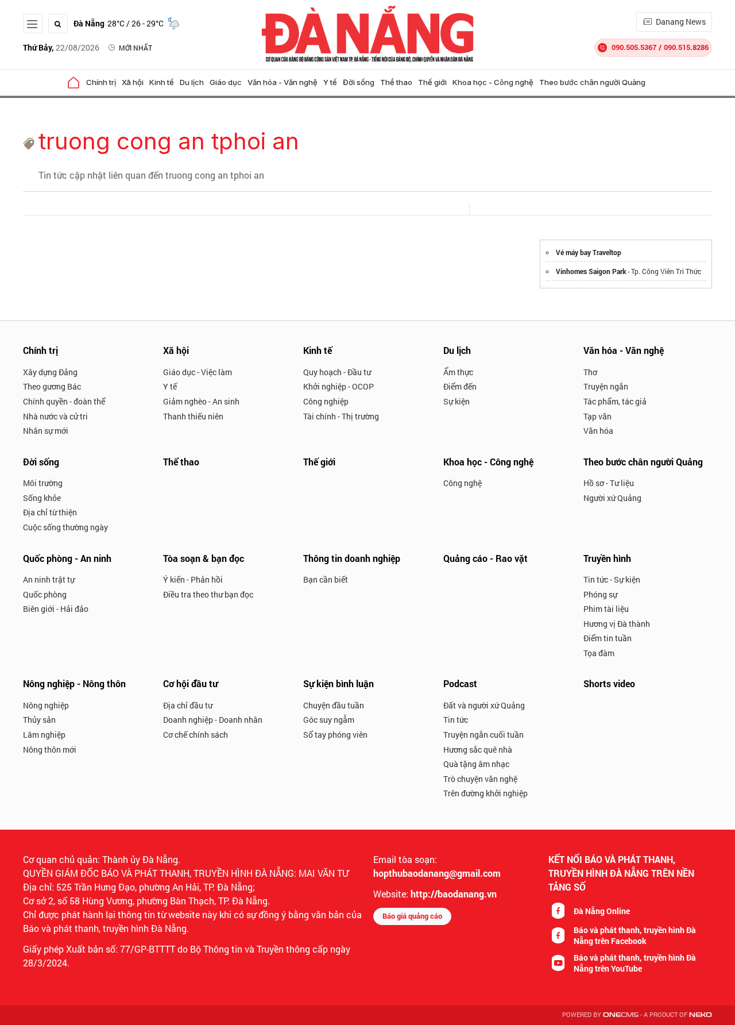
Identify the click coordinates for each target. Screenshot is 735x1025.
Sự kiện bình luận (338, 683)
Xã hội (133, 82)
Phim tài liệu (606, 608)
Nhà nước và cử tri (55, 416)
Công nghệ (462, 482)
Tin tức (455, 719)
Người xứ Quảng (612, 497)
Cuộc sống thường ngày (65, 527)
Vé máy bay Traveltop (588, 252)
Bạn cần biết (325, 579)
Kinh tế (161, 82)
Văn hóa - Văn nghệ (282, 82)
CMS (621, 1015)
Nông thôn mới (49, 749)
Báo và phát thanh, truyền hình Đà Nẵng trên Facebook (635, 935)
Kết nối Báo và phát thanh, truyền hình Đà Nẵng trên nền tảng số (621, 873)
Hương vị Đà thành (616, 623)
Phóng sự (600, 594)
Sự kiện (456, 401)
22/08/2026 (61, 47)
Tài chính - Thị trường (341, 416)
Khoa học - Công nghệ (492, 82)
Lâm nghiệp (44, 734)
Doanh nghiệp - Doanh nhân (212, 719)
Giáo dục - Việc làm (197, 372)
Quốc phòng (45, 594)
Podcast (460, 683)
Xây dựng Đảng (50, 372)
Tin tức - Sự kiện (611, 579)
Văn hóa (598, 430)
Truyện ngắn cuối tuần (483, 734)
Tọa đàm (598, 653)
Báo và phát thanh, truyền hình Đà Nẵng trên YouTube (635, 963)
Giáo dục (226, 82)
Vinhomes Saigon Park (591, 271)
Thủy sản (39, 719)
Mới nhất (135, 47)
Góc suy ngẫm (328, 719)
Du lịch (192, 82)
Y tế (330, 82)
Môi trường (43, 482)
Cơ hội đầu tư (190, 683)
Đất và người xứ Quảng (484, 705)
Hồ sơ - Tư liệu (608, 482)
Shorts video (609, 683)
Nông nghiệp (46, 705)
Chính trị (101, 82)
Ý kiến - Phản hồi (193, 579)
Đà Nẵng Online (602, 910)
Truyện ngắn (605, 386)
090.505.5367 (634, 47)
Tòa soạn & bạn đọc (203, 558)
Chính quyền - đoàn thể (64, 401)
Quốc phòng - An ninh (67, 558)
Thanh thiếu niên (193, 416)
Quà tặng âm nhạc (476, 763)
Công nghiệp (326, 401)
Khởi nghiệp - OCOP (338, 386)
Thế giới (432, 82)
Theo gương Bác (52, 386)
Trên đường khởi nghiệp (485, 793)
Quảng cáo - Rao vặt (485, 558)
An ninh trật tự (49, 579)
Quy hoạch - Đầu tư (337, 372)
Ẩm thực (458, 372)
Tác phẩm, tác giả (615, 401)
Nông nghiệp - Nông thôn (74, 683)
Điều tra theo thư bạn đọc (208, 594)
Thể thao (396, 82)
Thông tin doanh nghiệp (351, 558)
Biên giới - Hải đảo (55, 608)
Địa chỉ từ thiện (50, 512)
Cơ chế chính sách (195, 734)
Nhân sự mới (45, 430)
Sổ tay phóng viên (335, 734)
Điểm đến (460, 386)
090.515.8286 (686, 47)
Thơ (590, 372)
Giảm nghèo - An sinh (201, 401)
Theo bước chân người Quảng (592, 82)
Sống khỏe (42, 497)
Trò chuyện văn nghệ (480, 778)
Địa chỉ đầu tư (187, 705)
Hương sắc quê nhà (477, 749)
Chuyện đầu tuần (333, 705)
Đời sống (358, 82)
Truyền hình (607, 558)
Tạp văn (597, 416)
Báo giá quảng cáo (412, 916)
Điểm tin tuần (607, 638)
